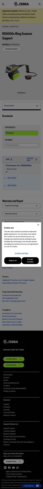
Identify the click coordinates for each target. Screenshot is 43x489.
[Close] (38, 224)
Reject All (13, 260)
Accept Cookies (30, 261)
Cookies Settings (21, 253)
